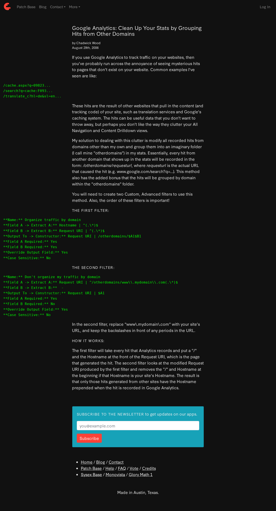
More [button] (73, 6)
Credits (149, 468)
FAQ (122, 468)
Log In (265, 6)
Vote (134, 468)
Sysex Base (91, 474)
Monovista (115, 474)
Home (87, 462)
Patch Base (26, 6)
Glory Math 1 (140, 474)
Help (109, 468)
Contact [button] (56, 6)
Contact (116, 462)
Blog (43, 6)
